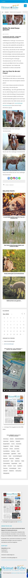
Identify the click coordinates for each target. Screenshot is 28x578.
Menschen (11, 458)
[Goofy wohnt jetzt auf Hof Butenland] (14, 260)
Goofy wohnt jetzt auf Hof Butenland (14, 273)
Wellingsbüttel (6, 473)
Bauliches (12, 441)
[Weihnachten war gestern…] (14, 288)
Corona (12, 443)
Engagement (5, 446)
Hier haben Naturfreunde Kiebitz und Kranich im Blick (14, 246)
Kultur (10, 456)
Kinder (19, 453)
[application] (14, 372)
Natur (12, 461)
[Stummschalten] (21, 390)
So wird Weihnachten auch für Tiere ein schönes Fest (14, 217)
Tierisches (11, 184)
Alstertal (11, 438)
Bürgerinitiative (6, 443)
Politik (22, 461)
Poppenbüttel (14, 463)
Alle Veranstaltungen (9, 344)
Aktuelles (6, 12)
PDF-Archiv (20, 521)
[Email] (11, 178)
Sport (14, 465)
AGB (24, 573)
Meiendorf (5, 458)
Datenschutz (19, 573)
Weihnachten (18, 470)
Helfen (7, 184)
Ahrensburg (5, 438)
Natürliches (17, 461)
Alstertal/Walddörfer (19, 438)
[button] (14, 371)
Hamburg (13, 451)
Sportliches (19, 465)
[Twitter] (16, 178)
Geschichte (16, 448)
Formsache (5, 448)
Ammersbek (5, 441)
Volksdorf (5, 470)
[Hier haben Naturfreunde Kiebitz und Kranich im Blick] (14, 232)
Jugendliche (13, 453)
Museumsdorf (6, 461)
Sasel (20, 463)
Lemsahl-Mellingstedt (17, 456)
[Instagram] (14, 178)
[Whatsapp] (19, 178)
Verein (19, 468)
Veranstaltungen (12, 468)
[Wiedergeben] (4, 390)
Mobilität (17, 458)
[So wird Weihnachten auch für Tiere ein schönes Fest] (14, 204)
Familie (11, 446)
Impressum (14, 573)
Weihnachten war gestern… (14, 300)
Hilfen (18, 451)
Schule (4, 465)
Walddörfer (11, 470)
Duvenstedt (18, 443)
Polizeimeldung (6, 463)
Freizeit (11, 448)
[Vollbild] (23, 390)
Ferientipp (17, 446)
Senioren (10, 465)
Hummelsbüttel (6, 453)
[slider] (13, 390)
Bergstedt (18, 441)
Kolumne (5, 456)
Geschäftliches (6, 451)
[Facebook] (9, 178)
